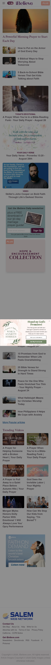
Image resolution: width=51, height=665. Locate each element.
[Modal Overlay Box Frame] (25, 332)
